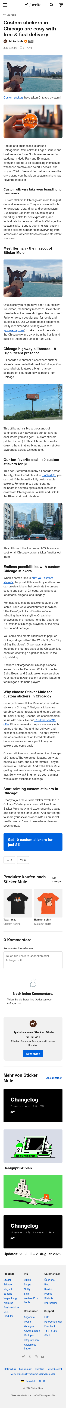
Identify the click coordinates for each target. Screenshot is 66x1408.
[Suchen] (51, 5)
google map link (14, 330)
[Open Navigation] (5, 5)
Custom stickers (13, 97)
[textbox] (33, 473)
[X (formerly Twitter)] (30, 1357)
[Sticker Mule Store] (23, 1357)
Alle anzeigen (57, 879)
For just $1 (49, 475)
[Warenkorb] (61, 5)
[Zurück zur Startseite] (26, 5)
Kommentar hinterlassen (18, 948)
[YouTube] (42, 1357)
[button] (33, 842)
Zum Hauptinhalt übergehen (3, 3)
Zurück (11, 14)
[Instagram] (36, 1357)
